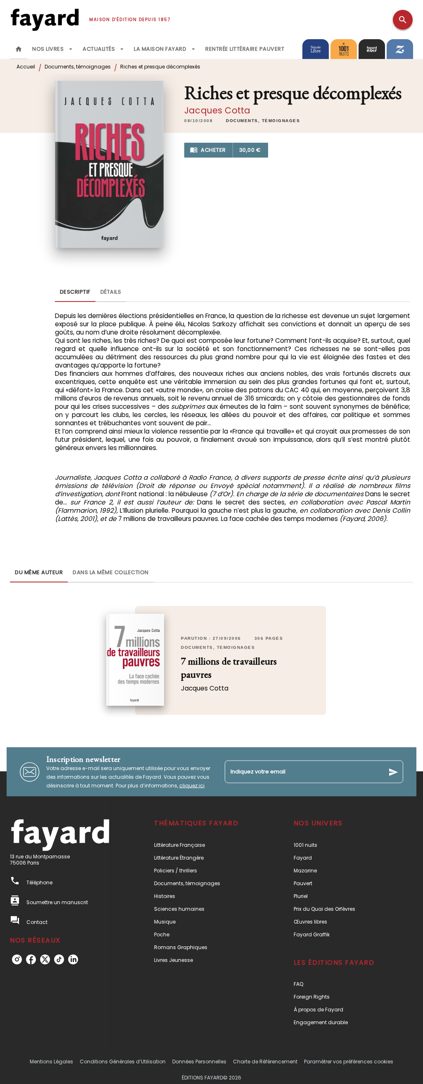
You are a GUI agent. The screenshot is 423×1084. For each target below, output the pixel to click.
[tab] (18, 49)
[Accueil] (44, 19)
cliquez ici (191, 785)
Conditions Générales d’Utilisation (123, 1061)
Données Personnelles (199, 1061)
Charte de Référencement (265, 1061)
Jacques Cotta (217, 110)
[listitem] (17, 959)
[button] (263, 121)
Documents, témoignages (78, 66)
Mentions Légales (51, 1061)
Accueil (26, 66)
